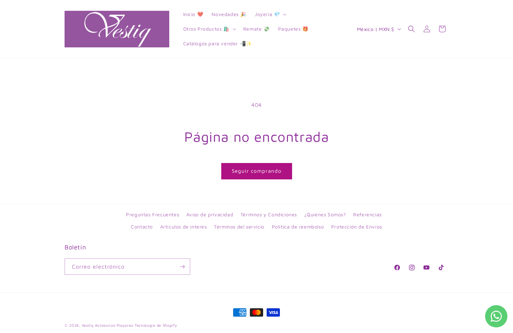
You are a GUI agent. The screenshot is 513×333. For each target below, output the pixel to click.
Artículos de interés (183, 227)
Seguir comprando (257, 171)
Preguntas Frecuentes (152, 214)
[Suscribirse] (182, 266)
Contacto (142, 227)
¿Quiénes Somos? (325, 214)
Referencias (367, 214)
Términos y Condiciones (268, 214)
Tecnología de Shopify (156, 325)
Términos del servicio (239, 227)
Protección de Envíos (356, 227)
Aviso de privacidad (209, 214)
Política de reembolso (298, 227)
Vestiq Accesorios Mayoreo (108, 325)
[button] (270, 14)
